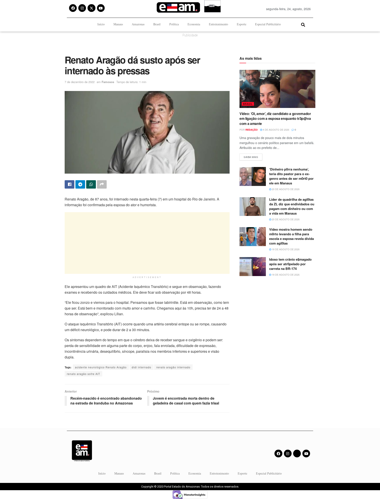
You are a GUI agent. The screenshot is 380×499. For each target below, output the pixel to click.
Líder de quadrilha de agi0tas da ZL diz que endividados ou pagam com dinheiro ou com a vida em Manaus (291, 206)
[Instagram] (82, 8)
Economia (194, 24)
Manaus (118, 24)
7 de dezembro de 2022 (80, 82)
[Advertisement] (147, 243)
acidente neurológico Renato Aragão (101, 367)
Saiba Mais (253, 156)
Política (174, 24)
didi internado (141, 367)
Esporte (241, 24)
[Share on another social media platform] (102, 184)
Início (101, 24)
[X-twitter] (91, 8)
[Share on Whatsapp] (91, 184)
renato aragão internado (173, 367)
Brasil (157, 24)
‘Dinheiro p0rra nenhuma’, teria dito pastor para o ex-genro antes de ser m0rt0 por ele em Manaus (291, 176)
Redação (251, 129)
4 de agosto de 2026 (275, 129)
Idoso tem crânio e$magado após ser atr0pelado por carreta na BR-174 (290, 264)
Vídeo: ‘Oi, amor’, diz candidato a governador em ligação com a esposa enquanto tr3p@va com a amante (275, 118)
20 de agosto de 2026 (285, 189)
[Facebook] (73, 8)
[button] (303, 24)
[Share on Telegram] (80, 184)
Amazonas (138, 24)
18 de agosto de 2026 (285, 249)
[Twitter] (297, 453)
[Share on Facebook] (69, 184)
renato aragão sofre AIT (83, 374)
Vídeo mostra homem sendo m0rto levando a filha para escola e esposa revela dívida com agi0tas (291, 236)
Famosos (108, 82)
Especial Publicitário (268, 24)
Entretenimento (218, 24)
